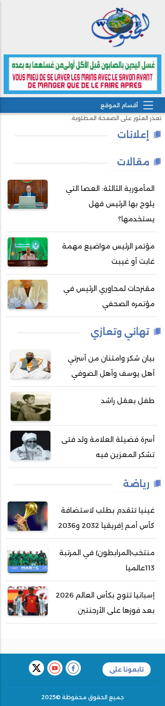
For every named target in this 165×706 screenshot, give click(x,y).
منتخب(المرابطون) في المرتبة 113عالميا (107, 560)
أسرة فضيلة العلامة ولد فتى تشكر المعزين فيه (108, 447)
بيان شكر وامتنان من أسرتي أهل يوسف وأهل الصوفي (111, 365)
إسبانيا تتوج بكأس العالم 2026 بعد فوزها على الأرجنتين (105, 602)
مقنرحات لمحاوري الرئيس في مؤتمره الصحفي (109, 296)
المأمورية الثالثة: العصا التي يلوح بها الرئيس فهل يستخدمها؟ (110, 204)
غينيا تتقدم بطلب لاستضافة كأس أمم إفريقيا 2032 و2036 (106, 518)
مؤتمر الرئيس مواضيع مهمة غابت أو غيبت (108, 253)
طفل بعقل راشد (128, 401)
